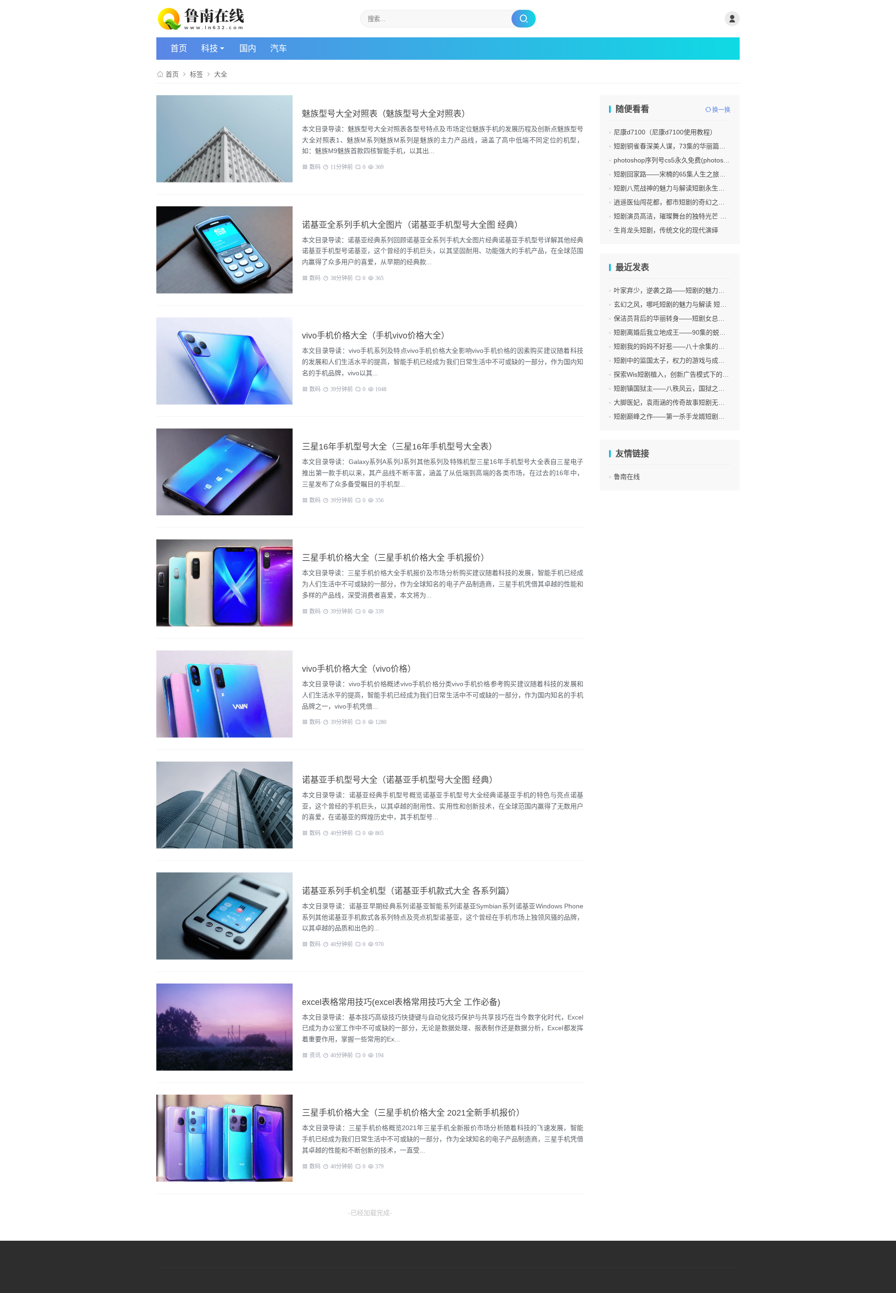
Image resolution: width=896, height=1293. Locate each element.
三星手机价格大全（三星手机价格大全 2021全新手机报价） (413, 1112)
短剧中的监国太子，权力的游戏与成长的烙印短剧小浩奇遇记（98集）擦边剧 (725, 360)
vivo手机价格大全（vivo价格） (359, 669)
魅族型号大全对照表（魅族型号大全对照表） (386, 114)
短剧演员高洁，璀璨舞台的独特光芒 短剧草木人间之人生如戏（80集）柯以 (723, 216)
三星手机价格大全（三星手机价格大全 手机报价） (395, 557)
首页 (178, 48)
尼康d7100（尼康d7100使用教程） (665, 132)
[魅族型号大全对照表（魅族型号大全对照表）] (224, 139)
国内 (247, 48)
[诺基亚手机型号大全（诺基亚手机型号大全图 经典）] (224, 805)
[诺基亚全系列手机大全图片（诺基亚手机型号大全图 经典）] (224, 250)
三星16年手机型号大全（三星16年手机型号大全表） (399, 446)
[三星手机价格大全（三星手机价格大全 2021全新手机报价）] (224, 1138)
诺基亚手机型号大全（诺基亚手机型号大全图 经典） (399, 780)
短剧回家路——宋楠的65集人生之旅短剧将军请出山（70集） (703, 174)
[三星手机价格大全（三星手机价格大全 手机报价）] (224, 582)
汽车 (278, 48)
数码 (315, 166)
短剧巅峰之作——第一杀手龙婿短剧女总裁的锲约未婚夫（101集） (711, 416)
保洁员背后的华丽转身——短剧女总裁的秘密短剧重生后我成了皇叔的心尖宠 (725, 318)
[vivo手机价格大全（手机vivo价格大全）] (224, 361)
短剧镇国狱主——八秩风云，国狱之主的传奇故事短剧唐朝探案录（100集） (724, 388)
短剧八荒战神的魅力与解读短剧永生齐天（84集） (686, 188)
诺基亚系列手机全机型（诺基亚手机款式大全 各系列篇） (408, 891)
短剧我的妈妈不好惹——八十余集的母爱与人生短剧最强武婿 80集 (710, 346)
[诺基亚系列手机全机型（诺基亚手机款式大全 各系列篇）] (224, 916)
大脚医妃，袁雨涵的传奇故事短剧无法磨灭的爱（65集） (696, 402)
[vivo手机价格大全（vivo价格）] (224, 694)
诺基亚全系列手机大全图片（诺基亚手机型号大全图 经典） (412, 225)
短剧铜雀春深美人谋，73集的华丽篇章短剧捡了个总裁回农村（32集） (716, 146)
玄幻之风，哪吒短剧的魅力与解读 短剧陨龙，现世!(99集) (697, 304)
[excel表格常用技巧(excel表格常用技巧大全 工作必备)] (224, 1027)
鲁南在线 (627, 476)
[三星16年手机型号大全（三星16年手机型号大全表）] (224, 472)
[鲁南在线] (202, 19)
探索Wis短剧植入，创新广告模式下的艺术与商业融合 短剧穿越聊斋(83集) (721, 374)
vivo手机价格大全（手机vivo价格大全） (375, 335)
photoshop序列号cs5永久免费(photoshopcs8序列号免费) (697, 160)
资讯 (315, 1054)
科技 (209, 48)
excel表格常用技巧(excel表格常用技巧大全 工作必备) (401, 1002)
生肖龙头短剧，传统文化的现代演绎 (666, 230)
